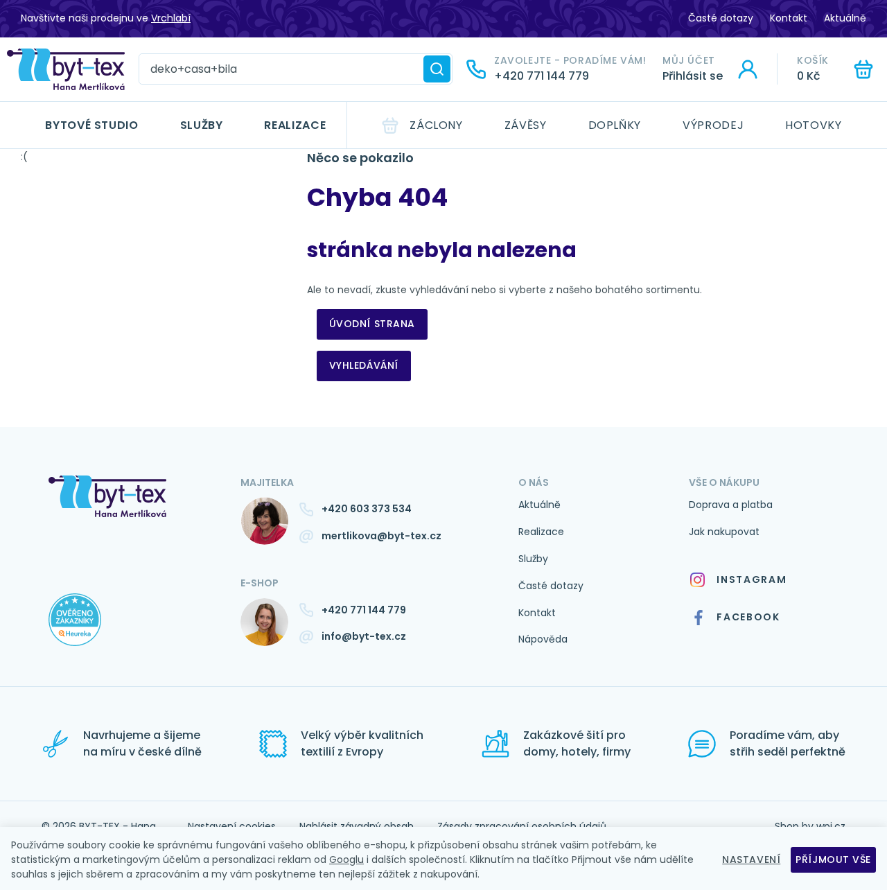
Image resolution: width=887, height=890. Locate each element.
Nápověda (543, 639)
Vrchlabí (171, 18)
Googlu (346, 859)
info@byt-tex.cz (364, 636)
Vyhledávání (363, 365)
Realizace (295, 125)
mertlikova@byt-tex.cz (381, 536)
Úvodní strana (372, 324)
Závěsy (525, 125)
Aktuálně (845, 18)
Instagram (752, 579)
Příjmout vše (833, 859)
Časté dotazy (720, 18)
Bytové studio (91, 125)
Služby (201, 125)
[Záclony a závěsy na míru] (66, 69)
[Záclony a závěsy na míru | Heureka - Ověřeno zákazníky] (134, 633)
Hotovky (813, 125)
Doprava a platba (731, 505)
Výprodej (713, 125)
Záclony (436, 125)
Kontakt (788, 18)
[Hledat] (436, 68)
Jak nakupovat (724, 532)
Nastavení (751, 859)
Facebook (748, 617)
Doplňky (614, 125)
